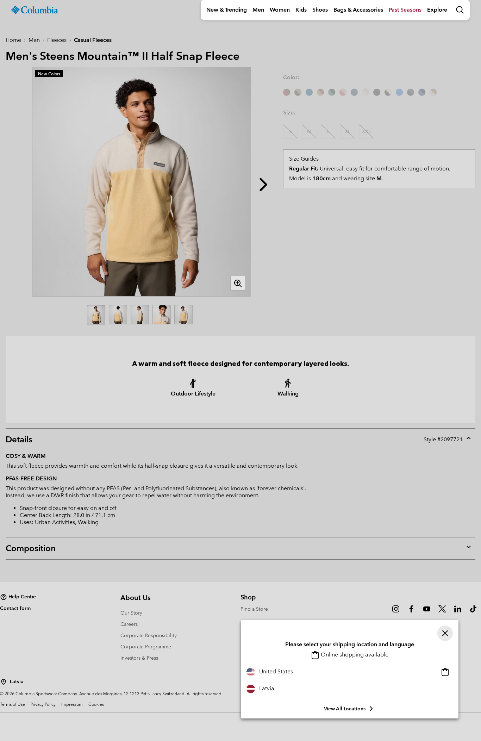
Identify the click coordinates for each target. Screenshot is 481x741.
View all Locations (345, 708)
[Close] (445, 633)
